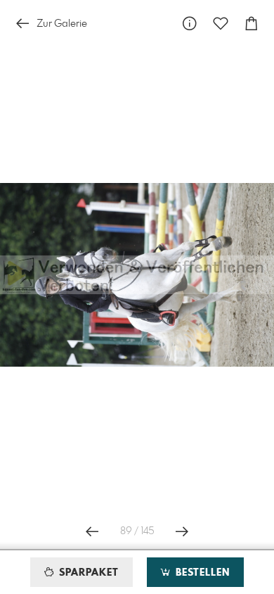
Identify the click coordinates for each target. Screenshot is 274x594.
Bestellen (201, 573)
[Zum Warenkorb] (251, 23)
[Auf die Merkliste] (220, 23)
